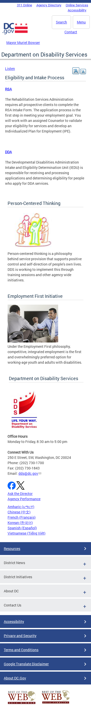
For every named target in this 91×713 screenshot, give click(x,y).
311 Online (24, 5)
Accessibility (77, 10)
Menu (81, 22)
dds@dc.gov (28, 473)
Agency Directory (48, 5)
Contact (70, 32)
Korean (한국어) (20, 522)
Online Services (77, 5)
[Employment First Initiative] (33, 341)
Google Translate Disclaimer (26, 664)
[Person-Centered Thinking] (33, 248)
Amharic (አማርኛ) (21, 506)
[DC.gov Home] (15, 33)
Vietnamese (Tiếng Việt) (27, 533)
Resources (12, 548)
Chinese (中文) (19, 512)
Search (61, 22)
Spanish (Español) (22, 527)
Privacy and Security (20, 635)
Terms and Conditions (21, 649)
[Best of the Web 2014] (21, 704)
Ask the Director (20, 493)
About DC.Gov (15, 678)
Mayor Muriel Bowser (23, 42)
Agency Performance (24, 498)
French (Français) (22, 517)
